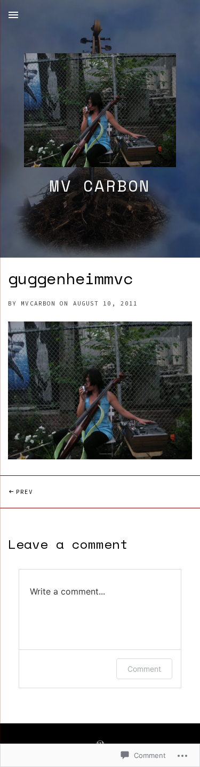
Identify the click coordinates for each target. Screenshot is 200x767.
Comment (144, 668)
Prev (16, 492)
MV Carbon (100, 185)
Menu (13, 15)
